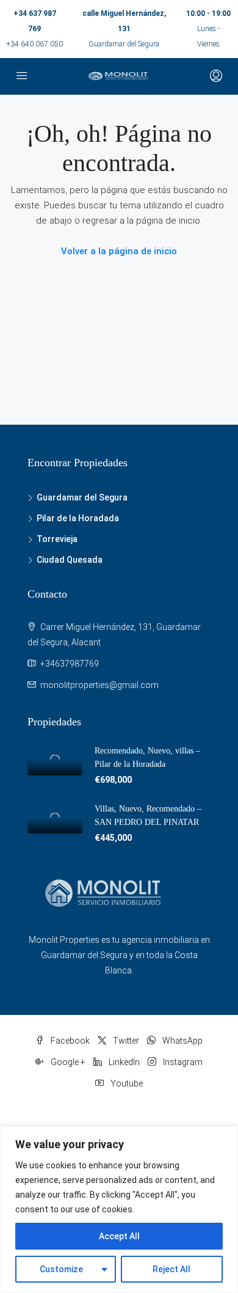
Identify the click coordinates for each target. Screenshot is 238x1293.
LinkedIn (123, 1062)
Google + (67, 1062)
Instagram (182, 1062)
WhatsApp (181, 1041)
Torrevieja (57, 539)
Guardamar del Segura (82, 497)
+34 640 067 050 (34, 44)
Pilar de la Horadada (78, 518)
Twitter (125, 1041)
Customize (61, 1269)
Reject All (171, 1269)
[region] (119, 1209)
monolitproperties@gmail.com (99, 685)
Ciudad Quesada (70, 560)
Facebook (69, 1041)
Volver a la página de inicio (119, 251)
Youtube (126, 1083)
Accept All (119, 1236)
